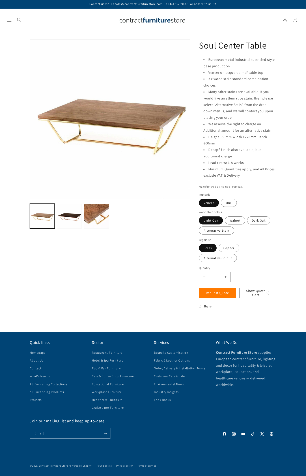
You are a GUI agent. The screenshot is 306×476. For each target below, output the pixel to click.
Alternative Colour (218, 258)
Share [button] (207, 306)
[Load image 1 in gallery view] (42, 216)
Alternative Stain (216, 230)
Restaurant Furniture (107, 353)
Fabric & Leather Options (172, 360)
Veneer (209, 203)
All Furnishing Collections (48, 384)
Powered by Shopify (80, 465)
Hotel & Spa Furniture (107, 360)
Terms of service (146, 465)
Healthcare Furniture (107, 400)
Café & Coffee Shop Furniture (113, 376)
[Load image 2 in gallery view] (69, 216)
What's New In (40, 376)
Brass (208, 248)
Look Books (162, 400)
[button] (9, 20)
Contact (35, 368)
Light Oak (211, 220)
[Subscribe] (105, 433)
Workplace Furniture (107, 392)
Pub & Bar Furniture (106, 368)
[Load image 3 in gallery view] (96, 216)
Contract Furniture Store (53, 465)
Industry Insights (166, 392)
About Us (36, 360)
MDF (229, 203)
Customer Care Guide (169, 376)
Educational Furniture (108, 384)
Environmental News (169, 384)
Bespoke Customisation (171, 353)
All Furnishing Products (47, 392)
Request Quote (217, 293)
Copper (229, 248)
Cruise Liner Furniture (108, 408)
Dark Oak (259, 220)
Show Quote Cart (258, 293)
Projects (36, 400)
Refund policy (104, 465)
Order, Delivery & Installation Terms (179, 368)
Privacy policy (124, 465)
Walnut (235, 220)
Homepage (37, 353)
